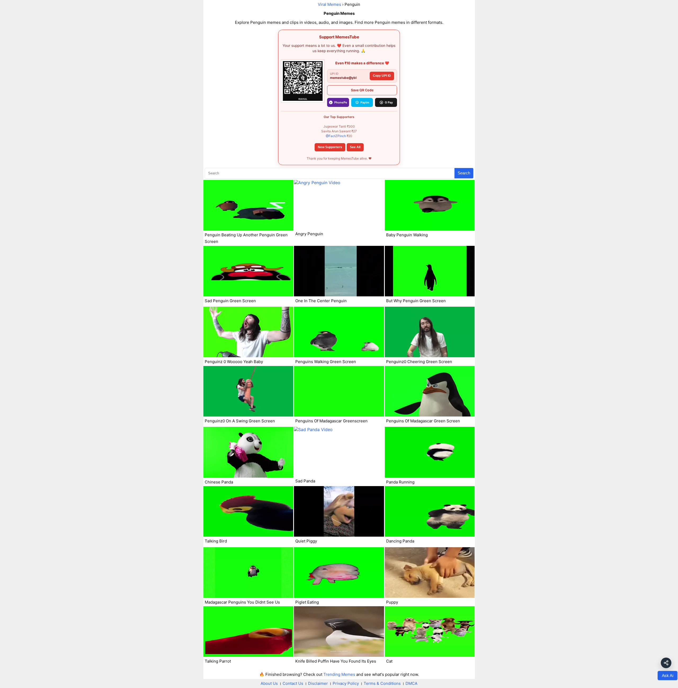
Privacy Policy (346, 683)
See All (355, 147)
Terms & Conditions (382, 683)
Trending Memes (339, 674)
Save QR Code (362, 90)
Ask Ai (667, 675)
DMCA (411, 683)
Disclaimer (318, 683)
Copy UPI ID (382, 76)
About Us (269, 683)
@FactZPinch (336, 136)
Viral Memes (329, 4)
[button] (666, 663)
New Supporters (330, 147)
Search (464, 173)
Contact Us (293, 683)
